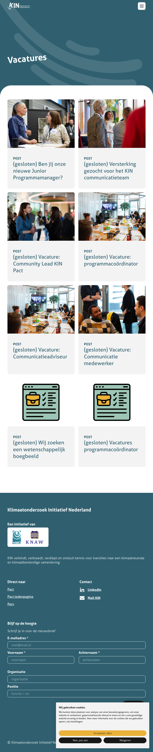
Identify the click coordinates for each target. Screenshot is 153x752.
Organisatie (16, 672)
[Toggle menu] (142, 6)
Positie (12, 687)
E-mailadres (17, 638)
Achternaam (89, 653)
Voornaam (16, 653)
